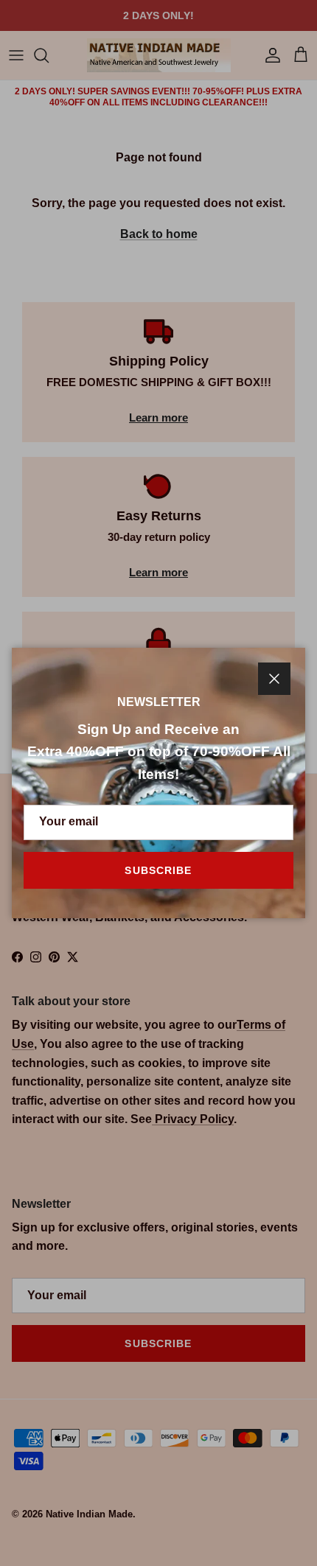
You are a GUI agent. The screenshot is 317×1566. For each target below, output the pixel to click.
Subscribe (158, 870)
